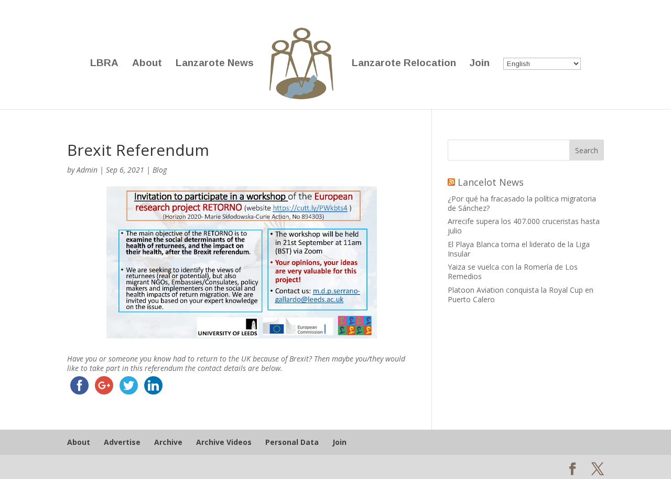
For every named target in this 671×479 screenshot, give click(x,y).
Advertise (122, 442)
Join (480, 63)
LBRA (104, 63)
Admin (87, 170)
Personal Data (292, 442)
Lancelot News (491, 182)
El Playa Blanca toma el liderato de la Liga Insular (519, 249)
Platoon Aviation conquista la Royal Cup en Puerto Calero (520, 294)
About (147, 63)
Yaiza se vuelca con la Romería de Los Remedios (513, 271)
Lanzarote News (215, 63)
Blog (160, 170)
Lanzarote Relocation (404, 63)
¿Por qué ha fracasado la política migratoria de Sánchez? (522, 203)
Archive (168, 442)
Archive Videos (224, 442)
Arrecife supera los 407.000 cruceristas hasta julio (524, 226)
